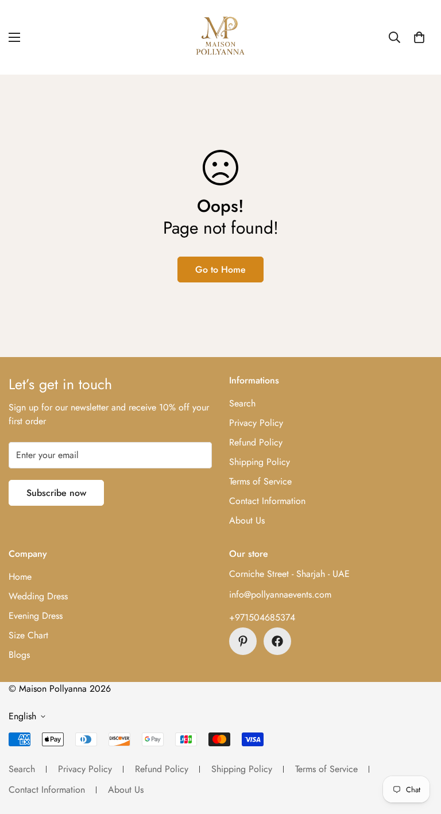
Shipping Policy (259, 461)
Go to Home (220, 269)
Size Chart (28, 635)
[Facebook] (277, 641)
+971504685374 (262, 617)
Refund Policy (256, 442)
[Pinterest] (243, 641)
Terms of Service (260, 481)
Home (20, 576)
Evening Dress (36, 615)
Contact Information (267, 500)
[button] (419, 37)
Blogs (19, 654)
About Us (247, 520)
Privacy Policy (256, 422)
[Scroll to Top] (418, 751)
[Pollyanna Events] (220, 37)
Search (242, 403)
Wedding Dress (38, 596)
